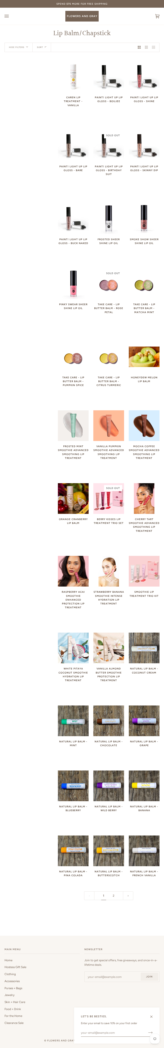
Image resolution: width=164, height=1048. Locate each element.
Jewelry (9, 995)
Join (149, 976)
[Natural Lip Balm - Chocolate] (108, 720)
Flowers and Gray (61, 1040)
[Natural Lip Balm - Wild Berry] (108, 785)
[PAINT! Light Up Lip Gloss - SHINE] (144, 76)
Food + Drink (12, 1009)
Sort (40, 47)
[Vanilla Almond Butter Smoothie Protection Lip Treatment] (108, 648)
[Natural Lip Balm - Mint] (73, 720)
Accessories (12, 981)
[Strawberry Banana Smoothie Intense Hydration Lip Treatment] (108, 571)
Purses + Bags (13, 988)
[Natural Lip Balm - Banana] (144, 785)
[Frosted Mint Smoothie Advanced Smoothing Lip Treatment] (73, 425)
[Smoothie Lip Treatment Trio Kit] (144, 571)
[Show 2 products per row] (139, 47)
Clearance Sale (13, 1023)
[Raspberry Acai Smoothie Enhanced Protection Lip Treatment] (73, 571)
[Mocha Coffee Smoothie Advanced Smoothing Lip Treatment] (144, 425)
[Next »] (128, 895)
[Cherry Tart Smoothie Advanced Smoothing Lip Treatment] (144, 498)
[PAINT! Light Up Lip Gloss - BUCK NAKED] (73, 218)
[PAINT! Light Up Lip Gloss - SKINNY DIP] (144, 145)
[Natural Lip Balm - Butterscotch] (108, 851)
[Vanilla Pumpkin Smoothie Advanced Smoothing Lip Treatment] (108, 425)
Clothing (10, 974)
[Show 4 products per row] (154, 47)
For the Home (13, 1016)
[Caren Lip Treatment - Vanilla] (73, 76)
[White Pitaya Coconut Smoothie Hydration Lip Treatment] (73, 648)
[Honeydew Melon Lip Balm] (144, 357)
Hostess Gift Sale (15, 967)
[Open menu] (10, 16)
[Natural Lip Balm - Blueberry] (73, 785)
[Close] (153, 1015)
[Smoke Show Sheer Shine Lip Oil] (144, 218)
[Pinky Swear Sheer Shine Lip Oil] (73, 283)
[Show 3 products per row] (146, 47)
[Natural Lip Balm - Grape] (144, 720)
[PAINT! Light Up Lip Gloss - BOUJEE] (108, 76)
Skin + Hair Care (14, 1002)
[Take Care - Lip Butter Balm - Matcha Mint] (144, 283)
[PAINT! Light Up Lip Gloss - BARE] (73, 145)
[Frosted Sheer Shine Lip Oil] (108, 218)
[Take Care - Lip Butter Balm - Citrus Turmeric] (108, 356)
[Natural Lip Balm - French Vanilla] (144, 851)
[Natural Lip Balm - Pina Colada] (73, 851)
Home (8, 960)
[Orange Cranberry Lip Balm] (73, 498)
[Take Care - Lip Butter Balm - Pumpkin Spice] (73, 356)
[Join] (147, 1032)
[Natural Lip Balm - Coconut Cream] (144, 648)
